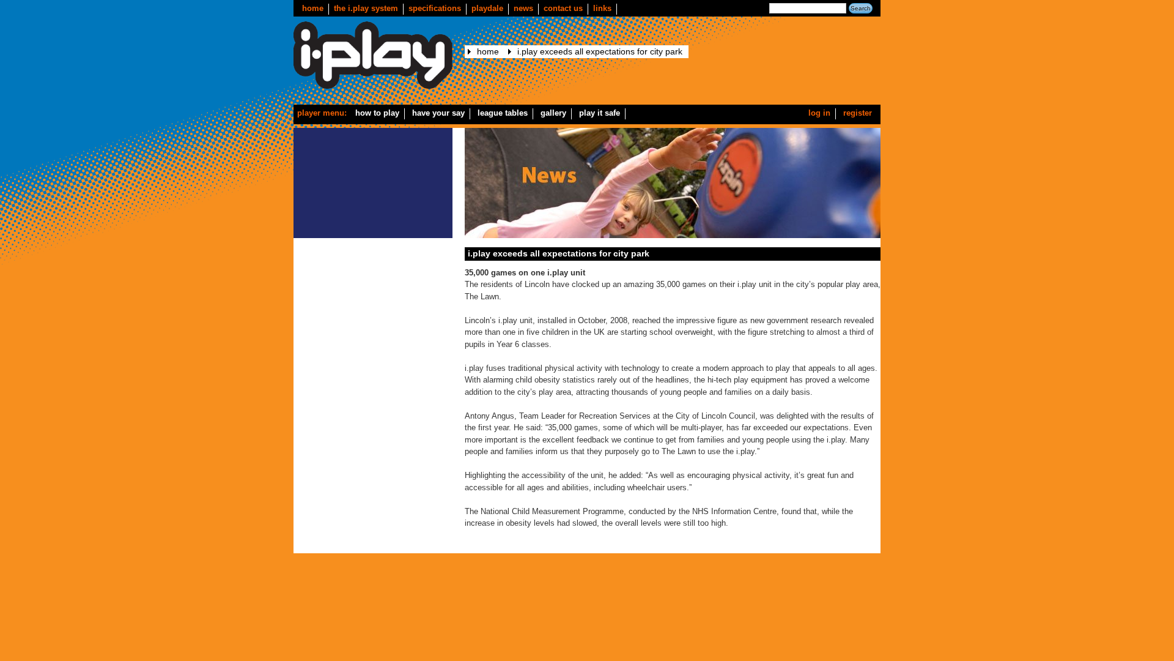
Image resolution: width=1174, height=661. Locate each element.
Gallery (553, 113)
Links (602, 8)
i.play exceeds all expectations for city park (599, 51)
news (523, 8)
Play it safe (599, 113)
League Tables (503, 113)
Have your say (438, 113)
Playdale (487, 8)
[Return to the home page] (373, 57)
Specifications (434, 8)
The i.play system (366, 8)
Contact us (563, 8)
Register (857, 113)
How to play (377, 113)
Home (312, 8)
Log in (819, 113)
